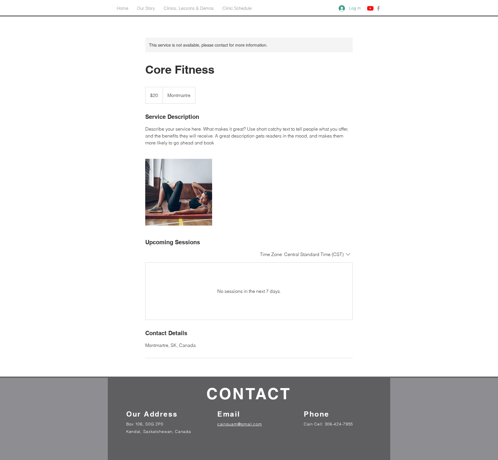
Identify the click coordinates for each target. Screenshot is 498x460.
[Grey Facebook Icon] (378, 8)
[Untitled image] (178, 192)
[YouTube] (370, 8)
